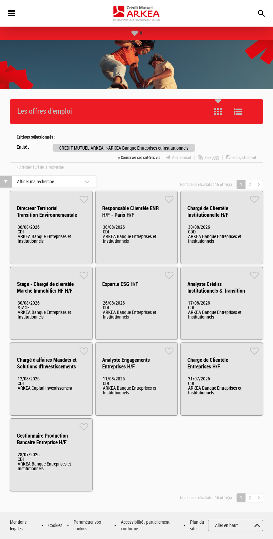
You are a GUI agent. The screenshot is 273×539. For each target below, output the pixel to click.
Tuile (218, 111)
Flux (212, 157)
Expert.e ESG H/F (120, 284)
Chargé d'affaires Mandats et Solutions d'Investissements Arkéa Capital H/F (47, 366)
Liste (238, 111)
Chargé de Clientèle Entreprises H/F (207, 363)
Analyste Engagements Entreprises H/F (126, 363)
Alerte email (181, 157)
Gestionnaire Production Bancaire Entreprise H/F (42, 439)
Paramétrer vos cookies (87, 525)
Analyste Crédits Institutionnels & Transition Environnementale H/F (216, 291)
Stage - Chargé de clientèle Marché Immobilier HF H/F (45, 287)
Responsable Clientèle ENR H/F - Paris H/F (130, 211)
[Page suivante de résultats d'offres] (258, 184)
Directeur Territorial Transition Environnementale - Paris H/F (47, 215)
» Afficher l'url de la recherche (40, 167)
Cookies (55, 525)
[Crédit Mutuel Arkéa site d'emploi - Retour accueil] (136, 13)
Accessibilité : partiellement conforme (145, 525)
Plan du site (197, 525)
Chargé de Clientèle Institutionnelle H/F (207, 211)
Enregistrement (244, 157)
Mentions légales (18, 525)
